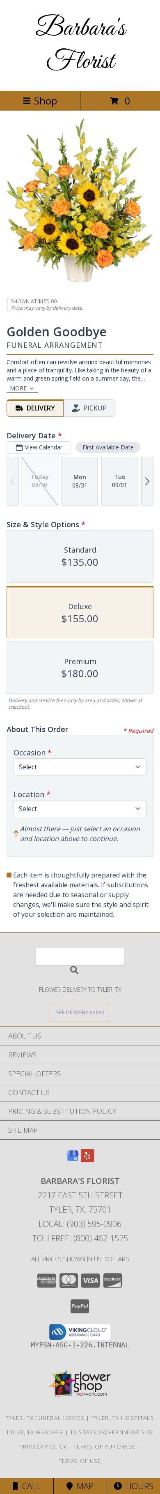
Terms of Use (80, 1461)
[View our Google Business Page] (72, 1159)
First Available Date (108, 447)
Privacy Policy (42, 1446)
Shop (45, 100)
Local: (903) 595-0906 (80, 1223)
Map (83, 1486)
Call (29, 1486)
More (18, 388)
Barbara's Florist (80, 45)
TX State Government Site (111, 1432)
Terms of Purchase (104, 1446)
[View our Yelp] (87, 1159)
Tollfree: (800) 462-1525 (80, 1238)
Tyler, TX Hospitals (122, 1417)
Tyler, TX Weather (34, 1432)
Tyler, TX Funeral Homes (45, 1417)
